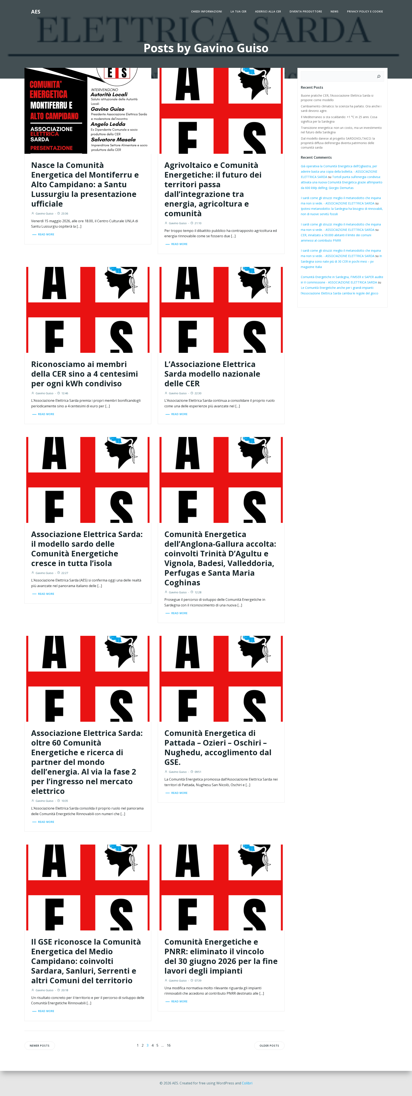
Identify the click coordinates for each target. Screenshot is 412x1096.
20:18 (64, 990)
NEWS (335, 11)
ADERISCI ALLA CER (268, 11)
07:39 (198, 980)
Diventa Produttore (306, 11)
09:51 (198, 772)
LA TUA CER (239, 11)
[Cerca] (379, 76)
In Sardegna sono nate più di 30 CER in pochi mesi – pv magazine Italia (341, 261)
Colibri (247, 1083)
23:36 (64, 213)
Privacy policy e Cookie (365, 11)
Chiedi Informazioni (206, 11)
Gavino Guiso (44, 213)
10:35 (64, 801)
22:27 (64, 573)
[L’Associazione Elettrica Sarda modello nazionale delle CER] (221, 309)
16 (169, 1045)
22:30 (198, 393)
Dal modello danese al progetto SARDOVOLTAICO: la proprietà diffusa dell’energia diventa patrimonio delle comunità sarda (338, 142)
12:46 (64, 393)
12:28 (198, 592)
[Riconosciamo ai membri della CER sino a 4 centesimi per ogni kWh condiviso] (87, 309)
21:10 (198, 223)
